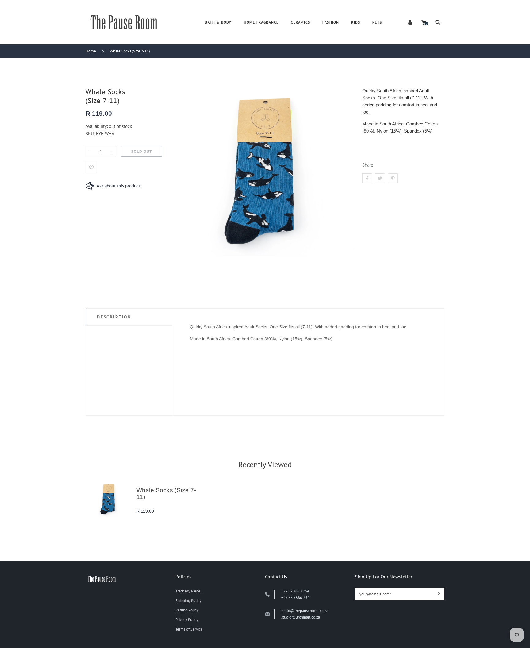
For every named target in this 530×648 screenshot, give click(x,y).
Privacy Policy (186, 619)
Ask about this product (118, 186)
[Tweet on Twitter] (380, 178)
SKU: (91, 134)
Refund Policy (186, 610)
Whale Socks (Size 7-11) (130, 51)
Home (91, 51)
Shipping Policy (188, 600)
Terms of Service (189, 629)
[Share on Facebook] (367, 178)
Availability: (97, 126)
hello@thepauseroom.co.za (304, 610)
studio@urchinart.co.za (300, 617)
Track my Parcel (188, 591)
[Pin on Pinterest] (393, 178)
